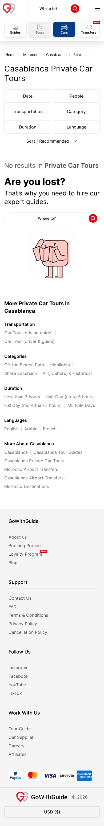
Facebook (19, 676)
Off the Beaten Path (24, 364)
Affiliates (17, 754)
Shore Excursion (20, 373)
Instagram (19, 667)
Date (28, 96)
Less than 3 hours (22, 396)
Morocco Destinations (26, 486)
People (76, 96)
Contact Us (20, 598)
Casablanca (56, 54)
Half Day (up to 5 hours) (70, 396)
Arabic (30, 428)
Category (76, 111)
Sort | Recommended (47, 141)
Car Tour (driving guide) (28, 332)
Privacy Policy (23, 623)
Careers (16, 745)
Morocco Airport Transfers (31, 469)
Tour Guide (20, 728)
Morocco (30, 54)
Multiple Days (81, 405)
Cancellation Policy (28, 632)
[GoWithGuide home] (9, 9)
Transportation (28, 111)
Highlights (60, 364)
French (50, 428)
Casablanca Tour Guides (57, 452)
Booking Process (25, 545)
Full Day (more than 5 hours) (33, 405)
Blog (13, 562)
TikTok (15, 693)
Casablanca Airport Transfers (33, 477)
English (11, 428)
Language (76, 127)
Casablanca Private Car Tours (34, 460)
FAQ (13, 606)
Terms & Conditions (28, 615)
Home (10, 54)
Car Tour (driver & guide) (29, 341)
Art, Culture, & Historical (67, 373)
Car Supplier (21, 737)
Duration (27, 127)
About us (18, 537)
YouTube (17, 684)
